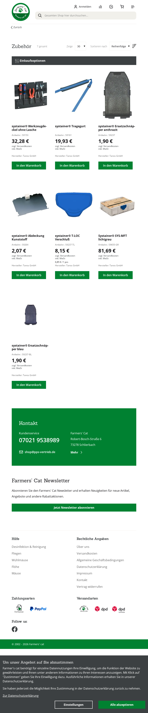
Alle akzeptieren (122, 705)
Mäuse (16, 573)
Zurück (17, 27)
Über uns (83, 547)
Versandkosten (87, 553)
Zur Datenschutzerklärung (21, 696)
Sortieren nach (98, 46)
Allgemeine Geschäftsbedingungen (100, 560)
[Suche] (40, 15)
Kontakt (82, 580)
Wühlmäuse (20, 560)
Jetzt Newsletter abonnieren (74, 508)
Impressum (84, 573)
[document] (74, 684)
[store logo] (21, 12)
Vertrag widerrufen (90, 587)
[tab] (74, 60)
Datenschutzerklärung (92, 567)
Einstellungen (74, 705)
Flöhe (15, 567)
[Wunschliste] (111, 6)
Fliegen (16, 553)
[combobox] (85, 15)
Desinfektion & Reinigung (29, 547)
